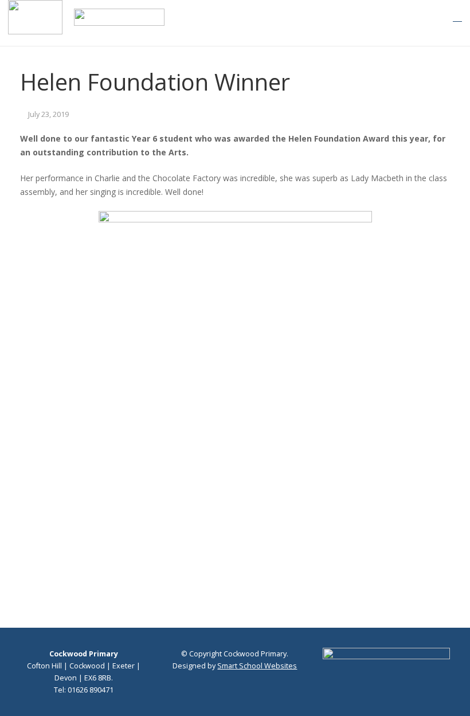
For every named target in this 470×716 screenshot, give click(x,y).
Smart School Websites (257, 666)
